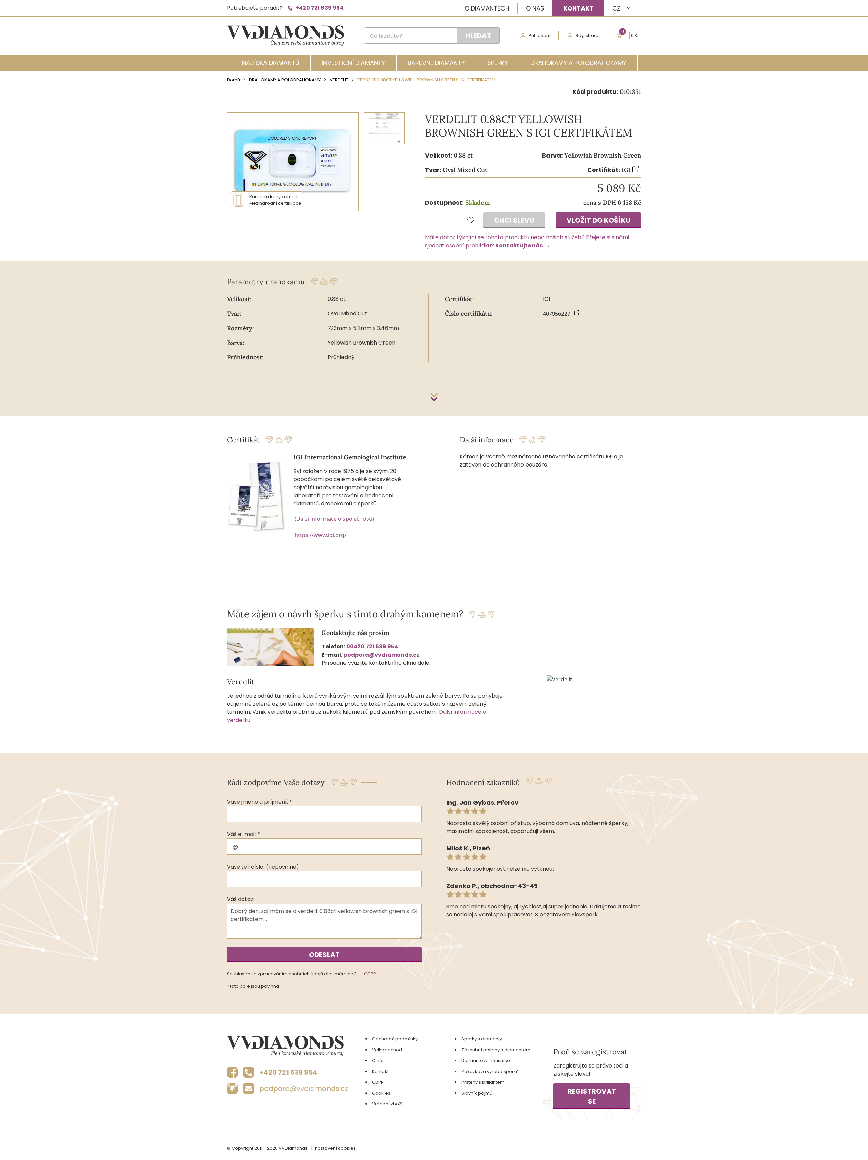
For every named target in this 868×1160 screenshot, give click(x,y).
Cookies (381, 1093)
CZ (616, 8)
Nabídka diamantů (270, 63)
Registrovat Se (592, 1096)
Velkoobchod (387, 1050)
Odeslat (324, 954)
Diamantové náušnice (485, 1060)
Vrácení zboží (387, 1104)
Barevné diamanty (436, 63)
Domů (233, 80)
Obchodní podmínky (395, 1039)
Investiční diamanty (353, 63)
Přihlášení (539, 35)
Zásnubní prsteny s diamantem (495, 1050)
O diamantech (487, 8)
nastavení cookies (335, 1148)
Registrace (588, 35)
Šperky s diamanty (481, 1039)
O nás (535, 8)
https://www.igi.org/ (321, 535)
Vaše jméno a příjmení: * (259, 802)
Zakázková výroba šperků (490, 1071)
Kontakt (578, 8)
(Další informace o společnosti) (334, 518)
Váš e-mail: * (244, 834)
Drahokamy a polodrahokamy (578, 63)
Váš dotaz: (240, 899)
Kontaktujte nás (519, 245)
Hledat (478, 35)
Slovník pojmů (476, 1093)
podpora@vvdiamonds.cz (381, 655)
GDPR (370, 974)
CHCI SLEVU (514, 220)
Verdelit (339, 80)
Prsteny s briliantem (483, 1082)
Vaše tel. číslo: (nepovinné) (263, 867)
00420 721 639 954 (372, 646)
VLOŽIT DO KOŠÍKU (598, 220)
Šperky (497, 63)
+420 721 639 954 (319, 8)
